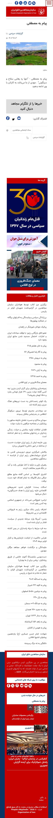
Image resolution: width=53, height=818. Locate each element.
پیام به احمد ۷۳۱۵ (38, 376)
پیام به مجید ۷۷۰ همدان (35, 609)
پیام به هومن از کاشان (36, 628)
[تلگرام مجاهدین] (29, 3)
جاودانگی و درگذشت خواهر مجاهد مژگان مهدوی (26, 549)
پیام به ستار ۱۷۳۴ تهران (36, 615)
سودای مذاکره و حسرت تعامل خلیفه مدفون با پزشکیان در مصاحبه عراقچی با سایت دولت (26, 422)
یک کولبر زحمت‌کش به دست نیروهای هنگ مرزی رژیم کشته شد (26, 403)
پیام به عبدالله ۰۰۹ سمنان (35, 603)
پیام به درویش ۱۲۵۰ (37, 358)
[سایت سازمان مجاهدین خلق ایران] (26, 11)
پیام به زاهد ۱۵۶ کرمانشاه (35, 622)
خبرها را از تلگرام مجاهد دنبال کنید (26, 106)
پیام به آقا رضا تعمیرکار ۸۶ (35, 352)
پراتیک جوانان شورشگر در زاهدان (32, 327)
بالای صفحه (41, 798)
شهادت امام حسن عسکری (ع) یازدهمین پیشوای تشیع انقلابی (26, 635)
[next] (30, 751)
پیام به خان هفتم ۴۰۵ (36, 346)
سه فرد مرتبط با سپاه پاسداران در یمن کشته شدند (26, 530)
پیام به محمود (40, 364)
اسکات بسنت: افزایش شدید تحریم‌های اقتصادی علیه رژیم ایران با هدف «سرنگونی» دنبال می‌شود (26, 491)
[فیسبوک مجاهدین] (16, 3)
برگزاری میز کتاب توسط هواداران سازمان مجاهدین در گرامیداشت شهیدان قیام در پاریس (26, 308)
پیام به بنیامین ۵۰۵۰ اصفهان (34, 591)
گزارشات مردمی (16, 34)
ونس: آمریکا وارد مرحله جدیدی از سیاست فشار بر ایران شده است (26, 520)
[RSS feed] (33, 3)
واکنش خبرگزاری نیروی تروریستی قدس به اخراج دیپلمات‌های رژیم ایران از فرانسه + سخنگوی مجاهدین (26, 455)
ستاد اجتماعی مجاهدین (22, 130)
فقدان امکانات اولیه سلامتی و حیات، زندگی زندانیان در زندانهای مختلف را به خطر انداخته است (26, 433)
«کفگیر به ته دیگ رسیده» (35, 643)
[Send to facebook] (8, 118)
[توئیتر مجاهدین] (21, 3)
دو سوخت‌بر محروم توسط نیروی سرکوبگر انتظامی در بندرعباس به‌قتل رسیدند (26, 412)
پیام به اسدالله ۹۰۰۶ (37, 579)
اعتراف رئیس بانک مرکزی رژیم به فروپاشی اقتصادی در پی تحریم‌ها (26, 511)
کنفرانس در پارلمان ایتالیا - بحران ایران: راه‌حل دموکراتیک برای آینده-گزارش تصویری (28, 762)
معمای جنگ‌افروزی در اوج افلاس (32, 382)
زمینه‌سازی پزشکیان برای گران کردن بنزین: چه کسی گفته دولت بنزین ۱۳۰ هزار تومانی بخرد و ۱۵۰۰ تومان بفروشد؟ (26, 392)
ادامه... (18, 671)
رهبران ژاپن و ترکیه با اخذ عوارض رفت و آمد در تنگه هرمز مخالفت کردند (26, 466)
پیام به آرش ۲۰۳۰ (38, 370)
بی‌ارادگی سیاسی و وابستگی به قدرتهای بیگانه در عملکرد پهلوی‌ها (26, 319)
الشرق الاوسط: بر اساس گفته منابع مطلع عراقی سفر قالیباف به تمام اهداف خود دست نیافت (26, 478)
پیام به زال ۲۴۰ (39, 597)
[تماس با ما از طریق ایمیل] (26, 686)
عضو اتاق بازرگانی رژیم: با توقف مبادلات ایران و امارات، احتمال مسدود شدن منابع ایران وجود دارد (26, 336)
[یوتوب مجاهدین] (25, 3)
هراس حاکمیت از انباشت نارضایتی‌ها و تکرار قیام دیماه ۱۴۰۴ (26, 539)
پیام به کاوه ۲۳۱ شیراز (37, 585)
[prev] (30, 707)
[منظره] (26, 54)
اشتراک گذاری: (40, 119)
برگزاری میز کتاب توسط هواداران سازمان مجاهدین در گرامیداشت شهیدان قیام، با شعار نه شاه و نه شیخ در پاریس (26, 570)
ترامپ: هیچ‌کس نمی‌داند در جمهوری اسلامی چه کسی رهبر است (26, 501)
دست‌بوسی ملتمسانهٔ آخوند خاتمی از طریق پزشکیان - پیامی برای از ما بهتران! (26, 558)
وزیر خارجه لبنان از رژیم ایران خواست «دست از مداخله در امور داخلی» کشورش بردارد (26, 444)
